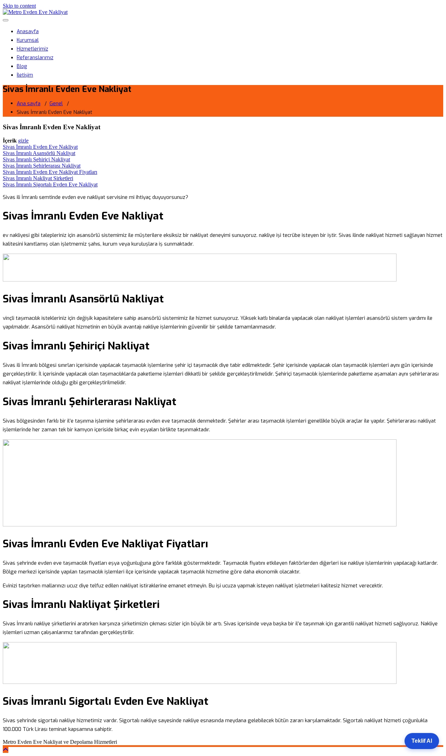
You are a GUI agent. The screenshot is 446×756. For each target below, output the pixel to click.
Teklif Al (422, 741)
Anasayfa (28, 31)
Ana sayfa (28, 103)
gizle (23, 141)
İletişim (25, 75)
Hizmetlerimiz (32, 49)
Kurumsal (28, 40)
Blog (22, 66)
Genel (56, 103)
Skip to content (19, 6)
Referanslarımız (35, 57)
